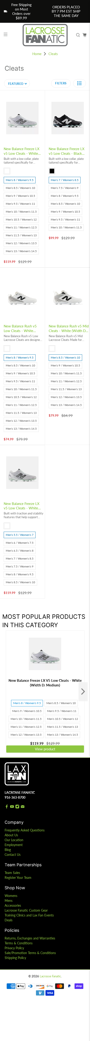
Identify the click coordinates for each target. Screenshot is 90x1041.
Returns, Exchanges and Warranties (30, 938)
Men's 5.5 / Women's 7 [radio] (19, 535)
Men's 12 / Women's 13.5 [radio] (21, 243)
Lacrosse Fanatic (50, 976)
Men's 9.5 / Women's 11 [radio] (20, 203)
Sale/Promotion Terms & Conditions (30, 953)
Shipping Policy (15, 958)
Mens (8, 901)
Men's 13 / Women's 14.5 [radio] (21, 251)
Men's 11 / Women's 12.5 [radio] (21, 227)
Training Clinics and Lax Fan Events (29, 915)
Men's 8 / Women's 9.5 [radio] (19, 180)
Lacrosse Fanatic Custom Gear (26, 910)
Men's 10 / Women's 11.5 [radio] (21, 211)
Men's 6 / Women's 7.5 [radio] (19, 542)
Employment (14, 845)
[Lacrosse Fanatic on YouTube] (12, 807)
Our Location (14, 840)
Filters (61, 83)
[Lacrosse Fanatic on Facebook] (7, 807)
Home (37, 54)
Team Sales (12, 873)
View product (45, 749)
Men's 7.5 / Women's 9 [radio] (64, 188)
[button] (79, 83)
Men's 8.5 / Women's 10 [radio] (20, 188)
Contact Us (13, 855)
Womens (11, 896)
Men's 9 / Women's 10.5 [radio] (20, 196)
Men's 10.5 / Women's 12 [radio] (21, 219)
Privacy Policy (14, 948)
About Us (11, 835)
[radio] (6, 171)
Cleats (53, 54)
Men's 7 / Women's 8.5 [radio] (64, 180)
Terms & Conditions (19, 943)
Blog (8, 850)
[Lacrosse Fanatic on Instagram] (17, 807)
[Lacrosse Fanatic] (45, 35)
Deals (8, 920)
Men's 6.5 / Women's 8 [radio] (19, 550)
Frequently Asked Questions (25, 830)
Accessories (13, 905)
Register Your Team (18, 878)
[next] (83, 691)
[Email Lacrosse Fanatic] (23, 807)
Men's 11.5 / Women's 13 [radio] (21, 235)
